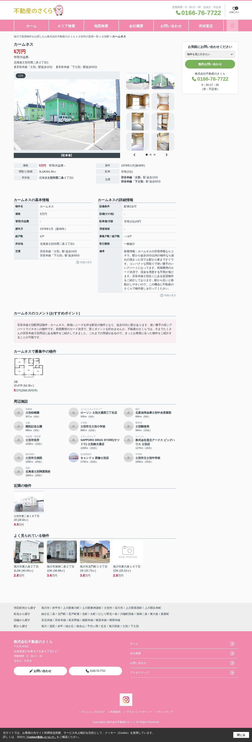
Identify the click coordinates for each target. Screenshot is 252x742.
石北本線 (47, 620)
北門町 (62, 613)
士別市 (26, 62)
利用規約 (115, 711)
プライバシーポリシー (139, 711)
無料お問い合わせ (210, 64)
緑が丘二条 (48, 613)
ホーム (31, 26)
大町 (93, 613)
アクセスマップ (139, 672)
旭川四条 (114, 626)
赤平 (60, 626)
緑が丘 (70, 626)
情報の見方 (86, 262)
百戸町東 (74, 613)
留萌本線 (114, 620)
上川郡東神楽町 (91, 607)
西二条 (34, 62)
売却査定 (206, 26)
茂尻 (52, 626)
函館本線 (88, 620)
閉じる (241, 734)
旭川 (44, 626)
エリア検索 (66, 26)
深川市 (119, 607)
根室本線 (101, 620)
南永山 (80, 626)
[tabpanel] (150, 111)
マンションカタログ (93, 711)
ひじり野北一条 (108, 613)
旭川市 (45, 607)
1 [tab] (147, 155)
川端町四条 (127, 613)
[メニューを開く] (232, 25)
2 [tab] (151, 155)
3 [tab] (155, 155)
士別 (137, 177)
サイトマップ (165, 711)
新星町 (165, 613)
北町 (85, 613)
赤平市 (56, 607)
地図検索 (101, 26)
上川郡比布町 (153, 607)
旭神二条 (142, 613)
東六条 (154, 613)
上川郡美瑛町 (134, 607)
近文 (103, 626)
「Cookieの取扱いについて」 (41, 737)
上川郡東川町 (71, 607)
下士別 (139, 181)
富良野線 (74, 620)
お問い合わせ (171, 26)
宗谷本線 (126, 177)
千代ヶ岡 (92, 626)
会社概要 (136, 26)
